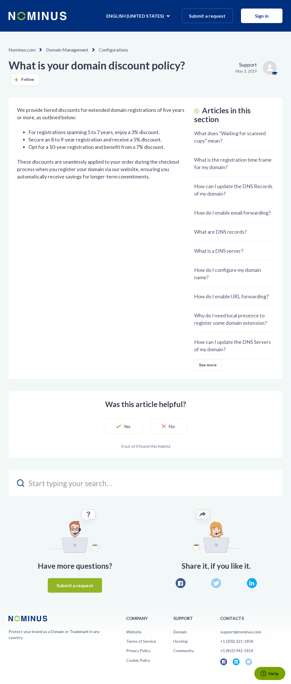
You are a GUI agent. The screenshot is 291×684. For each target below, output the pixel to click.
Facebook (181, 583)
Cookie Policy (138, 660)
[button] (123, 426)
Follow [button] (27, 79)
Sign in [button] (262, 16)
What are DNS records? (220, 232)
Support (248, 64)
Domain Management (67, 49)
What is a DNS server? (218, 251)
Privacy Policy (138, 650)
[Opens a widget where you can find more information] (269, 674)
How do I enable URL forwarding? (231, 296)
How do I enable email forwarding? (232, 212)
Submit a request (207, 16)
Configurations (113, 49)
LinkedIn (252, 583)
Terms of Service (141, 641)
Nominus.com (22, 49)
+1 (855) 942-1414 (236, 650)
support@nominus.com (240, 631)
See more (208, 364)
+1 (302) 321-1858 (236, 641)
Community (183, 650)
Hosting (180, 641)
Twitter (216, 583)
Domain (180, 631)
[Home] (37, 16)
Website (134, 631)
